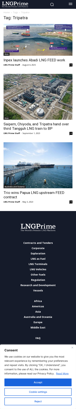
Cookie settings (38, 391)
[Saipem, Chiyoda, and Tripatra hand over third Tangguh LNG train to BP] (38, 97)
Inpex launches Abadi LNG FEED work (34, 60)
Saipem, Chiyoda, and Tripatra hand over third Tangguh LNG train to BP (36, 126)
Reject (38, 401)
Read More (62, 373)
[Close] (72, 347)
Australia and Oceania (15, 186)
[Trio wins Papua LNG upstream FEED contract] (38, 165)
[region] (38, 376)
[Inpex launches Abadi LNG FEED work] (38, 40)
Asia (6, 54)
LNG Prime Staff (12, 64)
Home (7, 12)
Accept (38, 382)
